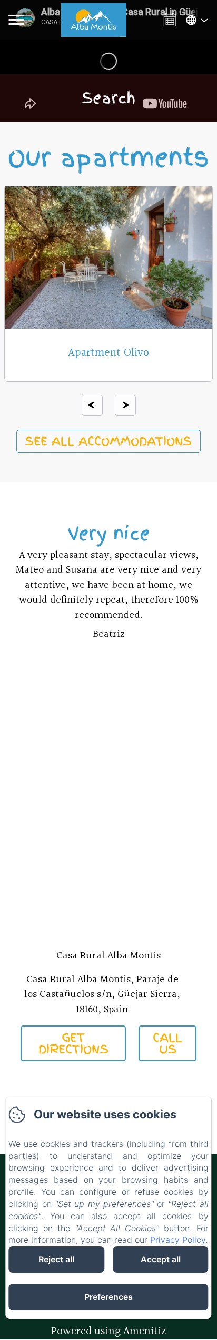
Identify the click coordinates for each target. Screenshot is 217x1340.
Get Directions (73, 1043)
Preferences (108, 1296)
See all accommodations (108, 441)
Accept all (161, 1259)
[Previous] (92, 405)
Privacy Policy (177, 1239)
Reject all (56, 1259)
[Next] (125, 405)
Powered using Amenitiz (108, 1331)
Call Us (167, 1043)
